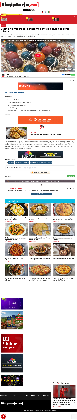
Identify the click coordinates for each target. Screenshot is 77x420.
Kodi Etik (3, 396)
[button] (4, 416)
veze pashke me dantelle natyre (22, 162)
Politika (34, 193)
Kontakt (16, 396)
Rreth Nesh (30, 396)
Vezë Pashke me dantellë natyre (14, 92)
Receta (3, 25)
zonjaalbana (11, 162)
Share (63, 74)
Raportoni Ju (43, 396)
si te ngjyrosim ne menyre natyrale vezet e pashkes (41, 162)
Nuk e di (48, 193)
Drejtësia (41, 193)
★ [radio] (25, 167)
